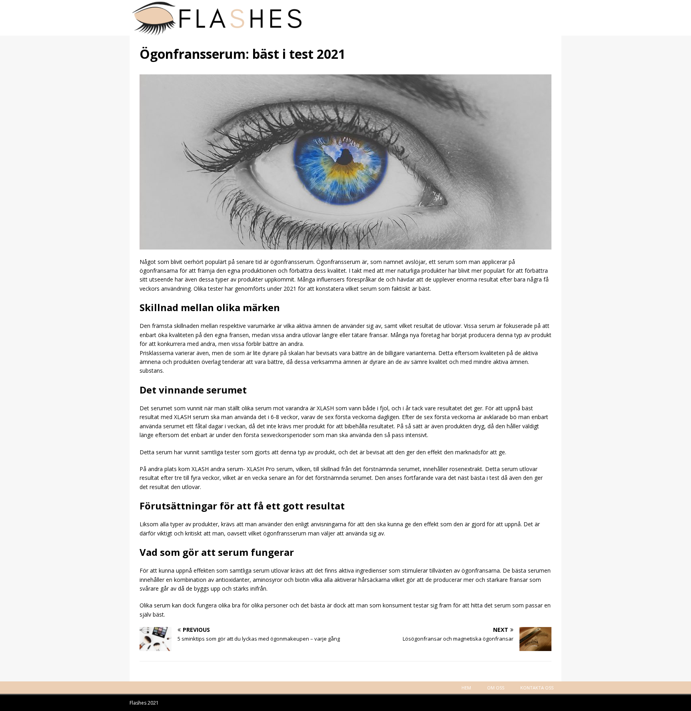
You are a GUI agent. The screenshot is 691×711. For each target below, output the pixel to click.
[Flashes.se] (345, 31)
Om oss (495, 688)
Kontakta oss (536, 688)
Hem (466, 688)
